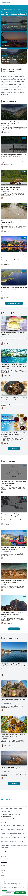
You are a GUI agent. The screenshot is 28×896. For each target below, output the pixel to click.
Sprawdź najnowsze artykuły (14, 303)
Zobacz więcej (14, 448)
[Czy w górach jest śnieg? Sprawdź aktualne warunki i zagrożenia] (14, 504)
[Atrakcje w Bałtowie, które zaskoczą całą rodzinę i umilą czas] (14, 724)
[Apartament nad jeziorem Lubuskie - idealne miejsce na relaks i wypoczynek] (14, 23)
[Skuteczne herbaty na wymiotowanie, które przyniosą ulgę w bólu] (14, 422)
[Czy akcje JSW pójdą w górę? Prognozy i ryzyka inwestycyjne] (14, 472)
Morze (2, 875)
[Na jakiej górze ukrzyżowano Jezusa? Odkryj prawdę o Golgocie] (14, 571)
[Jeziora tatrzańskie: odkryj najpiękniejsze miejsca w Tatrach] (14, 56)
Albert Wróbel (6, 443)
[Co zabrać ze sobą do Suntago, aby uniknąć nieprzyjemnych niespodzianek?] (14, 356)
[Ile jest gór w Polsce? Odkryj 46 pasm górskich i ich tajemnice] (14, 112)
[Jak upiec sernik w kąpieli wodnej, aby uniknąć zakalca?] (14, 323)
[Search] (25, 2)
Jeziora (2, 872)
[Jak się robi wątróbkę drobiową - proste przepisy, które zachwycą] (14, 388)
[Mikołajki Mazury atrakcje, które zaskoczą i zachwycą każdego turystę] (14, 652)
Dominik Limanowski (8, 343)
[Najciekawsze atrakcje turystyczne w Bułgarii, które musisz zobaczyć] (14, 688)
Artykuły (3, 822)
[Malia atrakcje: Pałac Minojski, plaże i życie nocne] (14, 39)
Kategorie (4, 862)
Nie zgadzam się (8, 892)
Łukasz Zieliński (7, 375)
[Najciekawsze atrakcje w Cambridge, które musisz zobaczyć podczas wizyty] (14, 244)
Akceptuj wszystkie (20, 892)
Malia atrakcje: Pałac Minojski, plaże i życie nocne (13, 43)
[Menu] (23, 2)
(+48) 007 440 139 (7, 816)
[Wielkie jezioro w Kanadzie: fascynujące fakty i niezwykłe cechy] (14, 277)
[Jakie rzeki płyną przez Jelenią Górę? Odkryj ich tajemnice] (14, 211)
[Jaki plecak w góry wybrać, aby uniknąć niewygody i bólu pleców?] (14, 538)
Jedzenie (3, 865)
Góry (2, 868)
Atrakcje (3, 870)
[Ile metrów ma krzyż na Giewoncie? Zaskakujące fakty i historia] (14, 603)
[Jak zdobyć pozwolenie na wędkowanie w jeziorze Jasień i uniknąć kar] (14, 144)
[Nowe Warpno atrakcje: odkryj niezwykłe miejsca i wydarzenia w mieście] (14, 758)
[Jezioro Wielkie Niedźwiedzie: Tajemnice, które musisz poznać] (14, 178)
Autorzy (3, 851)
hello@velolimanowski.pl (8, 818)
